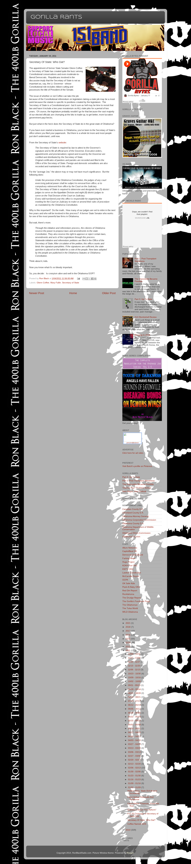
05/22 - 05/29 (134, 717)
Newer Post (36, 293)
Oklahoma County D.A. (133, 523)
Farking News (128, 558)
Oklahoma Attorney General (135, 516)
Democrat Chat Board (132, 555)
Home (73, 293)
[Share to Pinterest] (95, 278)
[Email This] (83, 278)
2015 (128, 639)
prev (128, 443)
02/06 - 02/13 (134, 768)
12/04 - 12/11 (134, 654)
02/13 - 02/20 (134, 764)
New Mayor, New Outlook (134, 491)
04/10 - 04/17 (134, 736)
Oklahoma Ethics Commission (136, 533)
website (62, 142)
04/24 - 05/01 (134, 728)
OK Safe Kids (128, 583)
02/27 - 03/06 (134, 756)
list (134, 443)
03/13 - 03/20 (134, 748)
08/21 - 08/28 (134, 693)
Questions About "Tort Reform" (141, 810)
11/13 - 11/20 (134, 666)
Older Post (109, 293)
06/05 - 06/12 (134, 709)
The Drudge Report (131, 598)
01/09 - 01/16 (134, 783)
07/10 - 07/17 (134, 701)
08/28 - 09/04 (134, 689)
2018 (128, 627)
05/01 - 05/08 (134, 725)
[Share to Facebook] (92, 278)
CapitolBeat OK (129, 551)
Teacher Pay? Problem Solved (136, 488)
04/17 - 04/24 (134, 732)
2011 (128, 650)
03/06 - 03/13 (134, 752)
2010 (128, 830)
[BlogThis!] (86, 278)
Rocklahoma (128, 594)
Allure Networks (129, 548)
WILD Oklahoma (130, 612)
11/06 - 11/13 (134, 670)
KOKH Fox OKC (129, 565)
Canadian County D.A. (132, 509)
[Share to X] (89, 278)
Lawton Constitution (131, 573)
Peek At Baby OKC (131, 587)
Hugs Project (128, 562)
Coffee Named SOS (136, 824)
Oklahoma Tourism (131, 536)
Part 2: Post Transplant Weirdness (138, 481)
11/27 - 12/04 (134, 658)
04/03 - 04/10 (134, 740)
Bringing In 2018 (142, 335)
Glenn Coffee (43, 283)
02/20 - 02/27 (134, 760)
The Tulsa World (130, 608)
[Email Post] (78, 278)
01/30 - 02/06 (134, 772)
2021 (128, 623)
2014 (128, 643)
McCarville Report (130, 576)
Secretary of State (70, 283)
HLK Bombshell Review (146, 317)
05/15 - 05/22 (134, 721)
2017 (128, 631)
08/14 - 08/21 (134, 697)
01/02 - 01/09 (134, 787)
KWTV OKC (127, 569)
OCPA (125, 580)
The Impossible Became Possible (138, 484)
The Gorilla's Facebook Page (136, 601)
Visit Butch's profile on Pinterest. (137, 466)
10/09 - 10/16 (134, 677)
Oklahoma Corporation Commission (139, 520)
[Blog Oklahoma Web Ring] (132, 437)
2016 (128, 635)
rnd (131, 443)
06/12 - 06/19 (134, 705)
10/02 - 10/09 (134, 681)
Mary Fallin (55, 283)
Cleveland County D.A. (133, 513)
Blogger (130, 853)
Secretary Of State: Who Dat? (141, 820)
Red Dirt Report (129, 590)
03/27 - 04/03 (134, 744)
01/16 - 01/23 (134, 779)
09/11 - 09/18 (134, 685)
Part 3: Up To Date (143, 299)
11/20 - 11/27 (134, 662)
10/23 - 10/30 (134, 674)
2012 (128, 647)
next (137, 443)
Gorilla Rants (56, 17)
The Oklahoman (130, 605)
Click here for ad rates (132, 453)
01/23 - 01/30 (134, 776)
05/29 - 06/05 (134, 713)
